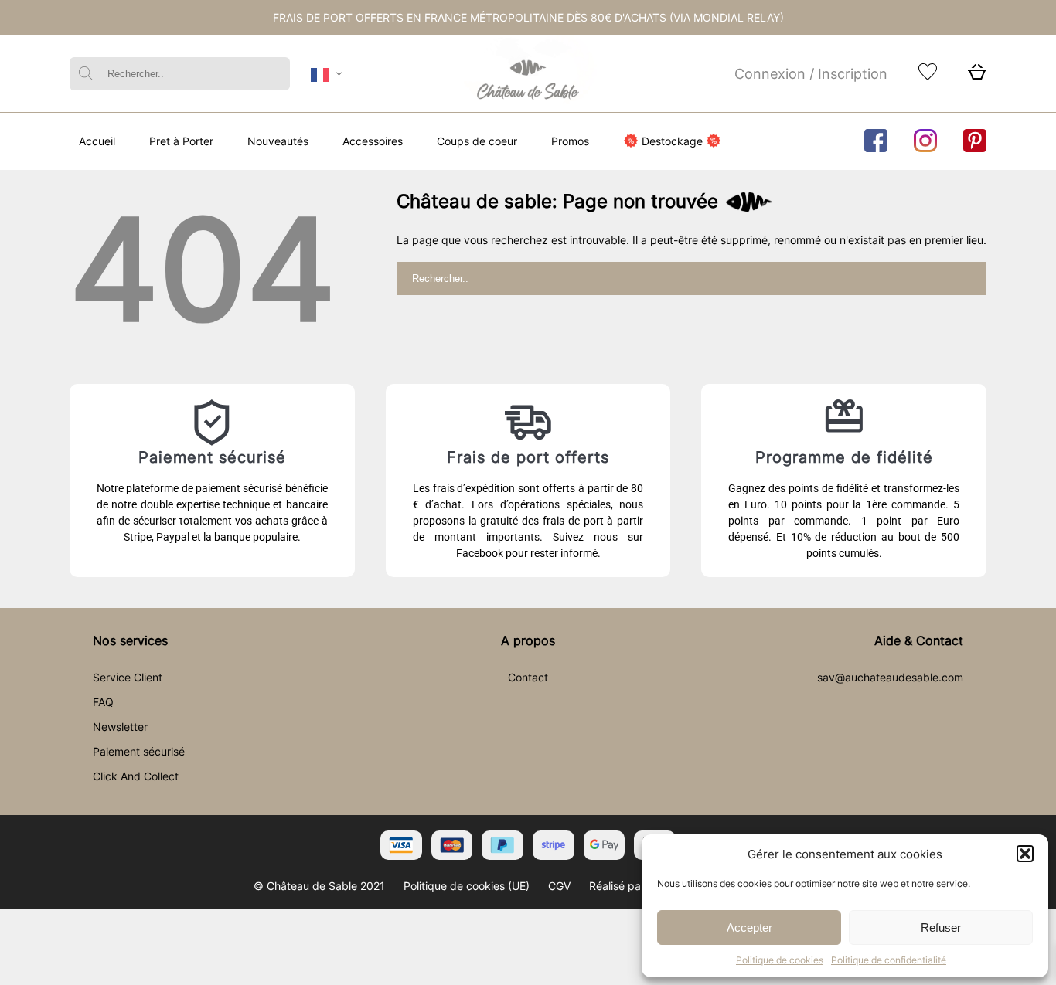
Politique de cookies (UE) (467, 885)
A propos (528, 640)
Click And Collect (136, 776)
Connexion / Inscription (810, 74)
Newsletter (120, 726)
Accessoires (372, 141)
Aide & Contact (918, 640)
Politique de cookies (779, 960)
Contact (528, 677)
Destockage (672, 141)
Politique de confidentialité (888, 960)
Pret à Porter (181, 141)
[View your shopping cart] (977, 76)
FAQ (103, 701)
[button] (1025, 853)
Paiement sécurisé (139, 751)
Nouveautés (277, 141)
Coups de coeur (477, 141)
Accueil (97, 141)
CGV (559, 885)
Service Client (127, 677)
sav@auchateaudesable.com (890, 677)
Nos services (130, 640)
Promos (570, 141)
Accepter (749, 927)
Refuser (941, 927)
